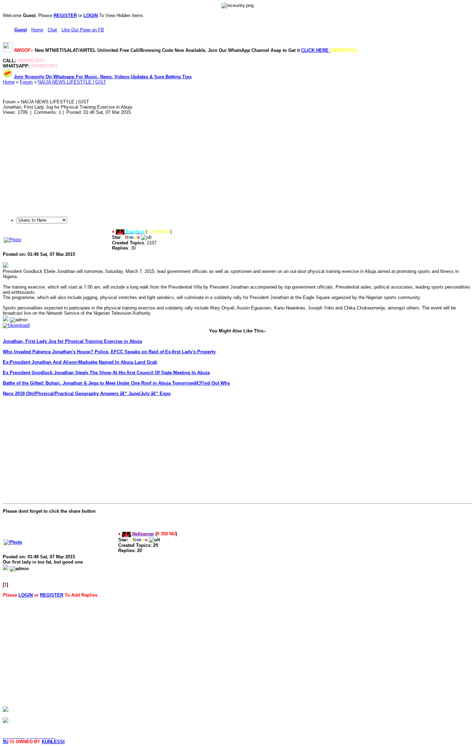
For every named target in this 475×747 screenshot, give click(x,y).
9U (5, 741)
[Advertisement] (211, 163)
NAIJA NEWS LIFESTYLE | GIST (72, 82)
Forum (26, 82)
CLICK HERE (315, 50)
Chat (52, 29)
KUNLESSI (53, 741)
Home (37, 29)
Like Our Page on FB (83, 29)
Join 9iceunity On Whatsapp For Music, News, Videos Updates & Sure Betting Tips (103, 76)
